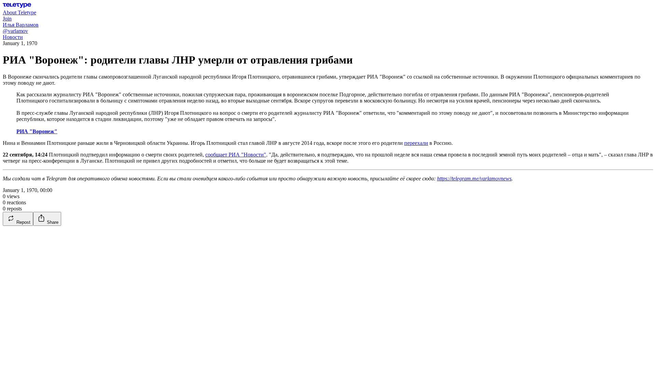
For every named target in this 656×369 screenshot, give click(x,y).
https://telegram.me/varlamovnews (474, 178)
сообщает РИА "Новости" (235, 155)
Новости (13, 37)
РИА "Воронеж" (36, 131)
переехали (416, 143)
